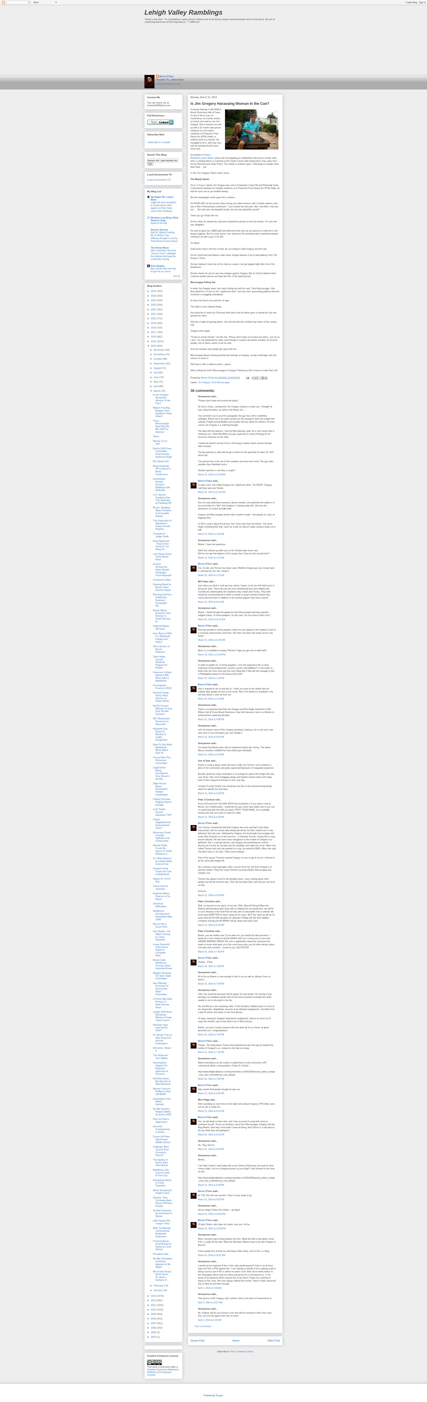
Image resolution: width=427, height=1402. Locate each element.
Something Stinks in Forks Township (162, 1183)
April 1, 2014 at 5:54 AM (209, 1288)
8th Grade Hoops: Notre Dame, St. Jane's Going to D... (162, 1275)
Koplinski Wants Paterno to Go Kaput (161, 896)
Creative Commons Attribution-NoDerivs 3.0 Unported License (163, 1372)
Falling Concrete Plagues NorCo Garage (162, 802)
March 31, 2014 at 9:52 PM (211, 1199)
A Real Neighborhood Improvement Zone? (161, 823)
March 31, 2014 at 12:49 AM (211, 474)
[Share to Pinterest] (266, 378)
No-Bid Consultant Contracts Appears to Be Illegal (162, 1262)
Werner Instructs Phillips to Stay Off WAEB (162, 1091)
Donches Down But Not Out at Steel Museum (162, 1081)
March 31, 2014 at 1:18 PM (211, 678)
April (156, 386)
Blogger (219, 1395)
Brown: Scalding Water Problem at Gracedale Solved (162, 511)
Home (236, 1340)
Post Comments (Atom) (242, 1351)
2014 (154, 345)
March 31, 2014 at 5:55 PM (211, 737)
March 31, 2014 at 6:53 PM (211, 925)
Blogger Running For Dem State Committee (162, 976)
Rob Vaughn (158, 266)
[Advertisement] (213, 50)
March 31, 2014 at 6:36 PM (211, 895)
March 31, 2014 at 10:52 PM (211, 1214)
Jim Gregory (204, 382)
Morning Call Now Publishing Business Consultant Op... (162, 600)
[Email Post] (247, 377)
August (158, 368)
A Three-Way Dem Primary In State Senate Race (162, 1002)
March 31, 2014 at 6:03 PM (211, 754)
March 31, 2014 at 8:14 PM (211, 1111)
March (157, 391)
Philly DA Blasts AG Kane (161, 627)
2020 (154, 318)
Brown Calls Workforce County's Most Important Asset (162, 964)
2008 (154, 1318)
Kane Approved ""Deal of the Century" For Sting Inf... (161, 545)
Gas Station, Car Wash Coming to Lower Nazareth (161, 935)
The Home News (160, 247)
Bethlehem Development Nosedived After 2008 (162, 915)
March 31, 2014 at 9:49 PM (211, 1185)
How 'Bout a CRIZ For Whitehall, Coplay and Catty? (162, 637)
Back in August (197, 185)
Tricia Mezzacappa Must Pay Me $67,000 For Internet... (161, 426)
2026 (154, 291)
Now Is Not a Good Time (160, 925)
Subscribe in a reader (159, 142)
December (159, 349)
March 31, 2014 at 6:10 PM (211, 793)
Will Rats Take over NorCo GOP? (160, 1028)
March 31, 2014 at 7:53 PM (211, 1052)
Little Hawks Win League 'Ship (161, 1222)
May (156, 381)
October (158, 358)
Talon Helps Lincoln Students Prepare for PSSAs (160, 662)
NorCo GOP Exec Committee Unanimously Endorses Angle (162, 452)
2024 (154, 300)
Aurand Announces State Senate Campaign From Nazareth (162, 569)
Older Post (273, 1340)
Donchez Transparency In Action (161, 1129)
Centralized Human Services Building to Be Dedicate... (161, 484)
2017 (154, 332)
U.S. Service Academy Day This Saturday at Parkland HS (162, 498)
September (160, 363)
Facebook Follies (162, 579)
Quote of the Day (159, 223)
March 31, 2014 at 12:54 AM (211, 492)
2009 (154, 1314)
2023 (154, 304)
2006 (154, 1327)
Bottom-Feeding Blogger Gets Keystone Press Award (162, 411)
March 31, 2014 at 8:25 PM (211, 1149)
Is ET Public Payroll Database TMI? (162, 812)
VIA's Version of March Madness (161, 649)
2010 (154, 1309)
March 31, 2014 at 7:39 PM (211, 983)
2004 (154, 1337)
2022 (154, 309)
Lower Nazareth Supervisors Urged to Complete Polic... (161, 950)
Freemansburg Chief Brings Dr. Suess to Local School (162, 1245)
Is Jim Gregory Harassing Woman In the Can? (161, 398)
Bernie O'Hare (166, 76)
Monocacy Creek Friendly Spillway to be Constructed (162, 836)
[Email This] (253, 378)
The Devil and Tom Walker (160, 1056)
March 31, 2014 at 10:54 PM (211, 1228)
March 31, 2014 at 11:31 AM (211, 619)
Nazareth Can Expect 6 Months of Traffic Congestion (160, 734)
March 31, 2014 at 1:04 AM (211, 534)
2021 (154, 314)
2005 (154, 1332)
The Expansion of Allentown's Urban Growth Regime (162, 524)
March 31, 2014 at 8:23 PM (211, 1134)
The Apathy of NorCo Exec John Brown (160, 1162)
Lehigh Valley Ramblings (183, 12)
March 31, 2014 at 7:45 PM (211, 1034)
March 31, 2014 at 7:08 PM (211, 966)
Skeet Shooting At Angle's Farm (162, 1191)
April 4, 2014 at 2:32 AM (209, 1320)
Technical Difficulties (159, 905)
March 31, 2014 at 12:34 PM (211, 654)
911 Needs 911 (161, 461)
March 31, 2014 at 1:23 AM (211, 575)
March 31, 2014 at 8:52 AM (211, 602)
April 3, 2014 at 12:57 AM (210, 1302)
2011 (153, 1305)
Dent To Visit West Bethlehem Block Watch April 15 (162, 748)
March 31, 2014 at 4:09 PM (211, 719)
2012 (154, 1300)
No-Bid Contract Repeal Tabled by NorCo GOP (162, 1111)
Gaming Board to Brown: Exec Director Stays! (162, 587)
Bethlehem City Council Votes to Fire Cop (161, 1173)
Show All (176, 276)
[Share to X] (259, 378)
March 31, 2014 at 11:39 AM (211, 640)
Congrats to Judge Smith (161, 535)
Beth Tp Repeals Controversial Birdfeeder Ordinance (162, 1232)
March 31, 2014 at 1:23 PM (211, 699)
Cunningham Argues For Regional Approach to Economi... (160, 1068)
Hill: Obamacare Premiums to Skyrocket (161, 721)
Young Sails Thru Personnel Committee (162, 760)
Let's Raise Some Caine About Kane (162, 557)
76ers (156, 436)
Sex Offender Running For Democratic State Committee (161, 989)
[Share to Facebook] (263, 378)
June (156, 377)
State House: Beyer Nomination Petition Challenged (160, 789)
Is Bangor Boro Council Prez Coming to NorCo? (161, 1150)
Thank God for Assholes (160, 887)
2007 (154, 1323)
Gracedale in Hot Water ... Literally (162, 1101)
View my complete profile (168, 84)
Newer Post (197, 1340)
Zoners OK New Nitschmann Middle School (161, 1139)
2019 (154, 323)
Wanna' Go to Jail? (160, 442)
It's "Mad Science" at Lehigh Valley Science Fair (162, 861)
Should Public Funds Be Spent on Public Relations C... (162, 849)
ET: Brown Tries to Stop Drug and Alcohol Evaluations (162, 1039)
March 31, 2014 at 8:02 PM (211, 1093)
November (159, 354)
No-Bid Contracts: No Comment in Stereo (162, 1213)
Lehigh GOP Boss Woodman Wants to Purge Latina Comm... (162, 1016)
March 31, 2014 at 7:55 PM (211, 1079)
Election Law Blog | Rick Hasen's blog (164, 219)
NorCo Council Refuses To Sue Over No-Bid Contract (162, 709)
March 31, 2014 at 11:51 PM (211, 1255)
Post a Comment (203, 1326)
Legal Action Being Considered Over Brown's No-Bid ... (161, 773)
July (156, 372)
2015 (154, 341)
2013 (154, 1296)
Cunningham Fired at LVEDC (162, 686)
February (159, 1285)
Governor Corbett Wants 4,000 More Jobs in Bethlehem (162, 676)
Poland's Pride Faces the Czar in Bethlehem (162, 871)
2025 (154, 295)
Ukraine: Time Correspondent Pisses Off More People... (162, 1201)
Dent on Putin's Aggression (161, 1120)
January (158, 1290)
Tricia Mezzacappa (220, 382)
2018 (154, 327)
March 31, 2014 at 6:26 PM (211, 817)
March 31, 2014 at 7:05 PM (211, 951)
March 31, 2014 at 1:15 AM (211, 557)
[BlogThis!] (256, 378)
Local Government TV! (159, 179)
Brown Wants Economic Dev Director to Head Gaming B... (162, 616)
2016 (154, 336)
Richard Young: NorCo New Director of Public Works (161, 696)
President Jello (160, 1254)
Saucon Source (159, 229)
